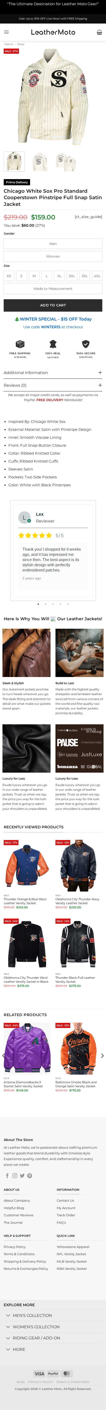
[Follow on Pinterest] (29, 1176)
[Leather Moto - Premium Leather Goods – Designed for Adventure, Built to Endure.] (53, 32)
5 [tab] (68, 604)
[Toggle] (8, 1316)
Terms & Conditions (72, 1382)
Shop (20, 44)
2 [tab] (46, 604)
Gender (9, 233)
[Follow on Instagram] (14, 1176)
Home (8, 44)
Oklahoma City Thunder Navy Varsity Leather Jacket (77, 901)
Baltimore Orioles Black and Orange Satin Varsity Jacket (76, 1084)
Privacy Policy (40, 1382)
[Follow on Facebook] (7, 1176)
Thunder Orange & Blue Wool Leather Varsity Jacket (25, 901)
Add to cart (53, 305)
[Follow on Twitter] (22, 1176)
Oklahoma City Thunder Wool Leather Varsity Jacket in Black (26, 979)
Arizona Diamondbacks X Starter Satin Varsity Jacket (23, 1084)
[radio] (53, 244)
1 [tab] (39, 604)
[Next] (94, 97)
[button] (6, 32)
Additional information (26, 372)
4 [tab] (61, 604)
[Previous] (11, 97)
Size (7, 265)
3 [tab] (53, 604)
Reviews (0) (15, 385)
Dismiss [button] (53, 9)
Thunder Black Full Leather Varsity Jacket (75, 979)
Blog (21, 1382)
